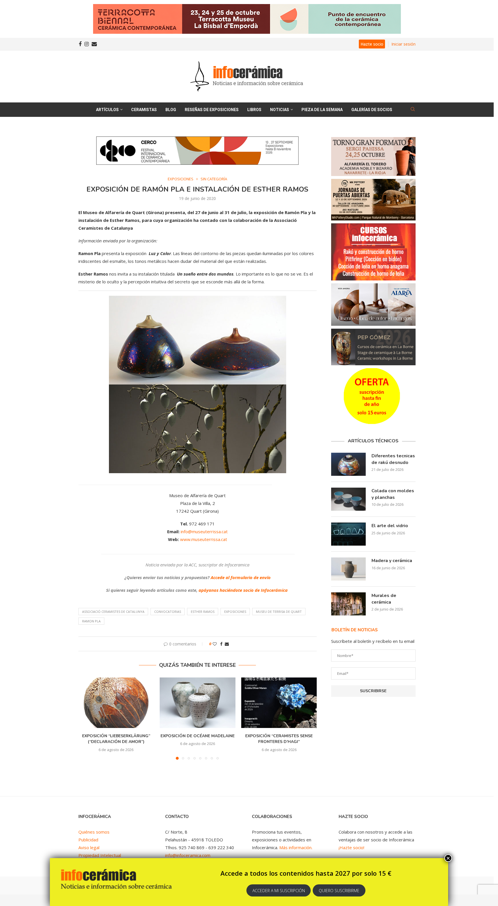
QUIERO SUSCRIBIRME (339, 890)
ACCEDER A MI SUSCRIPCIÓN (278, 890)
